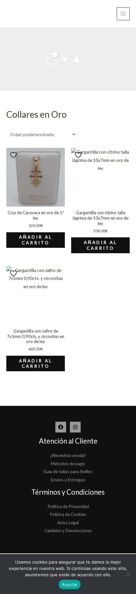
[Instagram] (75, 427)
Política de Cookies (68, 514)
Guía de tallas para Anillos (68, 471)
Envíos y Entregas (68, 479)
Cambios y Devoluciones (68, 530)
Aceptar (70, 584)
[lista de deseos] (65, 59)
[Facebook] (60, 427)
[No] (128, 574)
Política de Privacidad (68, 506)
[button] (88, 59)
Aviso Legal (68, 522)
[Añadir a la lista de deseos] (14, 155)
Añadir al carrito (36, 239)
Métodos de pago (68, 463)
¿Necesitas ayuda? (68, 455)
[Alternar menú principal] (123, 13)
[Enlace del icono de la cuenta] (76, 59)
